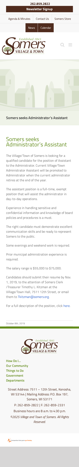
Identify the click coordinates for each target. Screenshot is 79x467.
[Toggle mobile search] (62, 45)
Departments (15, 380)
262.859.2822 (40, 3)
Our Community (17, 365)
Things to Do (14, 370)
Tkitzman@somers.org (33, 296)
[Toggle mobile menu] (70, 45)
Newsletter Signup (39, 9)
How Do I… (13, 360)
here (66, 305)
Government (14, 375)
